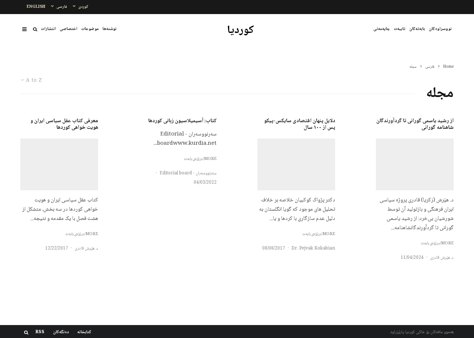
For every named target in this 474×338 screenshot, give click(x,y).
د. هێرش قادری (442, 258)
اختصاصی (68, 29)
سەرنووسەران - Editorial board (188, 173)
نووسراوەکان (440, 29)
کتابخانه (84, 332)
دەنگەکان (61, 332)
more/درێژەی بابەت (437, 243)
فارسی (61, 6)
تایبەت (399, 29)
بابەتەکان (417, 29)
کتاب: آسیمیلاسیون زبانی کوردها (182, 121)
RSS (40, 332)
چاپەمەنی (381, 29)
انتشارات (48, 29)
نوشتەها (110, 29)
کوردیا (240, 30)
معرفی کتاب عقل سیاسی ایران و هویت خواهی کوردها (64, 124)
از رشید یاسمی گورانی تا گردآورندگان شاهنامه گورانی (415, 124)
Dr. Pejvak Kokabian (313, 248)
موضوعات (90, 29)
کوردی (83, 6)
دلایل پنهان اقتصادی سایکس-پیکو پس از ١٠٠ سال (299, 124)
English (36, 6)
